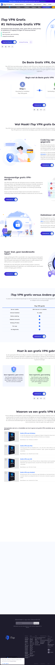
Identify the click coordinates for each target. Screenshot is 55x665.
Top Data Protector (26, 649)
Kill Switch (43, 154)
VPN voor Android (31, 646)
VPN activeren (42, 641)
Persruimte (49, 641)
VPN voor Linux (32, 651)
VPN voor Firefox (31, 650)
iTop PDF (26, 650)
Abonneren (36, 623)
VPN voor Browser (31, 653)
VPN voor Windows (31, 639)
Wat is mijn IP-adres (37, 639)
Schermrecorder (37, 644)
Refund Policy (36, 663)
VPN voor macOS (31, 641)
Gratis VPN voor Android (27, 472)
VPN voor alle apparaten (32, 655)
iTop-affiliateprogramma (51, 644)
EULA (48, 663)
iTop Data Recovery (26, 647)
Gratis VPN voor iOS (26, 459)
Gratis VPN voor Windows (27, 433)
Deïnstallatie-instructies (42, 643)
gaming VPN (51, 535)
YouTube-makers (50, 645)
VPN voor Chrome (31, 648)
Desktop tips (37, 642)
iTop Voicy (26, 643)
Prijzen (49, 642)
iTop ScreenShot (27, 645)
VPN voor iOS (32, 644)
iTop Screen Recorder (27, 639)
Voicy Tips (36, 643)
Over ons (49, 638)
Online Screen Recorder (27, 655)
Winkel (49, 4)
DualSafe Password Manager (26, 652)
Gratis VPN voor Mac (26, 445)
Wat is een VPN (37, 637)
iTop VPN (26, 637)
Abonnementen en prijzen (27, 657)
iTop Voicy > (43, 1)
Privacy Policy (43, 663)
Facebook (51, 652)
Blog (39, 7)
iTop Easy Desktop (26, 641)
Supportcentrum (42, 637)
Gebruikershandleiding (44, 640)
